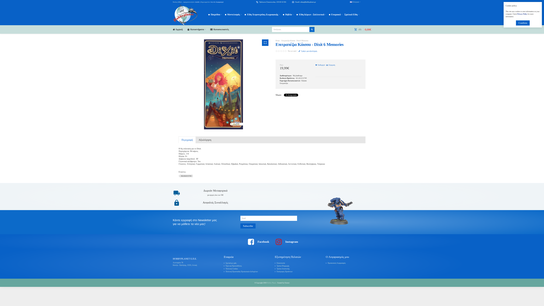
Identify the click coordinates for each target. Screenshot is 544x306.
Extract (287, 283)
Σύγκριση (332, 65)
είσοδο (197, 2)
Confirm (522, 23)
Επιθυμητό (321, 65)
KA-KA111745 (186, 176)
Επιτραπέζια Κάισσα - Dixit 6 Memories (294, 41)
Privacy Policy (522, 14)
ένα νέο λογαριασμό (217, 2)
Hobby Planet (271, 283)
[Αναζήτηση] (311, 29)
